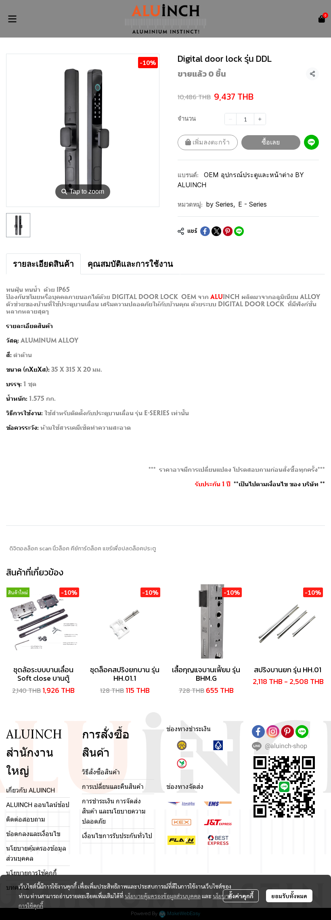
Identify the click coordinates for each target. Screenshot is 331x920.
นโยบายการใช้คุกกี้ (31, 873)
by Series (220, 204)
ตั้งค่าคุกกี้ (240, 895)
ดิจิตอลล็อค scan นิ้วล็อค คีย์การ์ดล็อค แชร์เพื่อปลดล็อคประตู (82, 548)
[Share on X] (216, 231)
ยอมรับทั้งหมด (289, 895)
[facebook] (258, 731)
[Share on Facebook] (205, 231)
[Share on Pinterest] (228, 231)
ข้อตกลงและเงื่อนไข (33, 834)
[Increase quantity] (260, 119)
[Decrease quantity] (230, 119)
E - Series (252, 204)
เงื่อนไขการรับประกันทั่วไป (117, 836)
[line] (301, 731)
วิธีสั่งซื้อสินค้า (101, 772)
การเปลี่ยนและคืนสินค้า (113, 786)
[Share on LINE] (239, 231)
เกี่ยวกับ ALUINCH (30, 790)
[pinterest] (287, 731)
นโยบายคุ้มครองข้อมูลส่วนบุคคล (163, 895)
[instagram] (272, 731)
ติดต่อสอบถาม (25, 819)
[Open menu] (12, 19)
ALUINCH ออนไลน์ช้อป (37, 805)
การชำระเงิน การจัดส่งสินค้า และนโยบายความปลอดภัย (114, 811)
